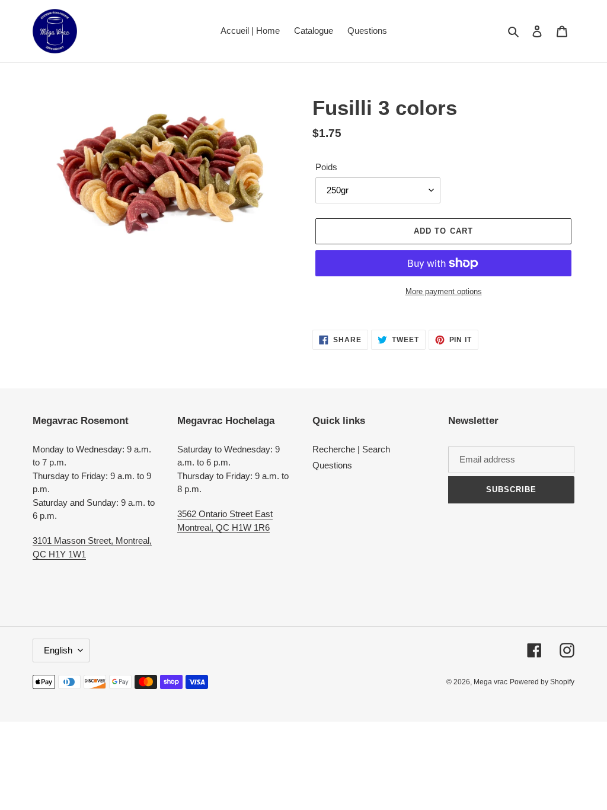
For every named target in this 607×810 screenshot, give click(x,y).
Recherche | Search (351, 449)
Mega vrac (490, 682)
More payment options (443, 291)
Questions (332, 465)
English (58, 650)
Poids (326, 167)
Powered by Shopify (542, 682)
